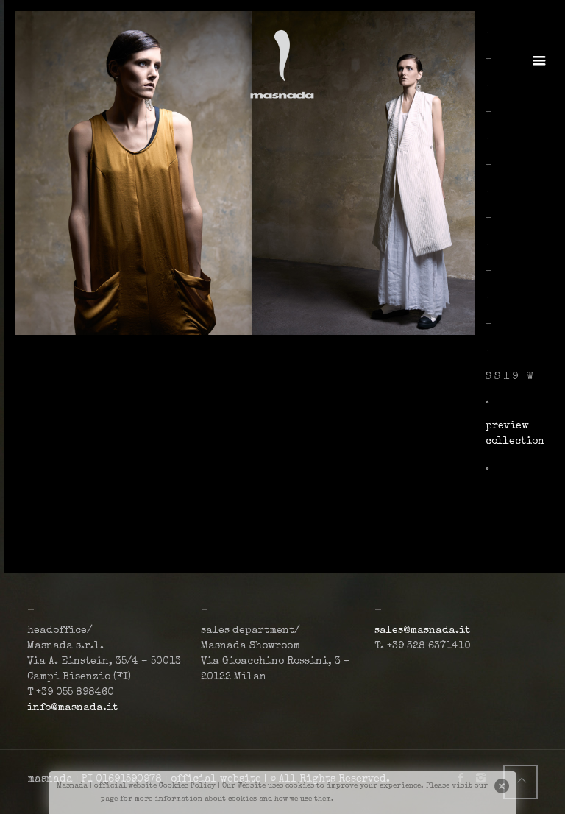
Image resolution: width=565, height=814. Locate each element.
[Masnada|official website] (283, 62)
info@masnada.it (72, 708)
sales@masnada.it (422, 631)
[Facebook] (461, 779)
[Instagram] (480, 779)
